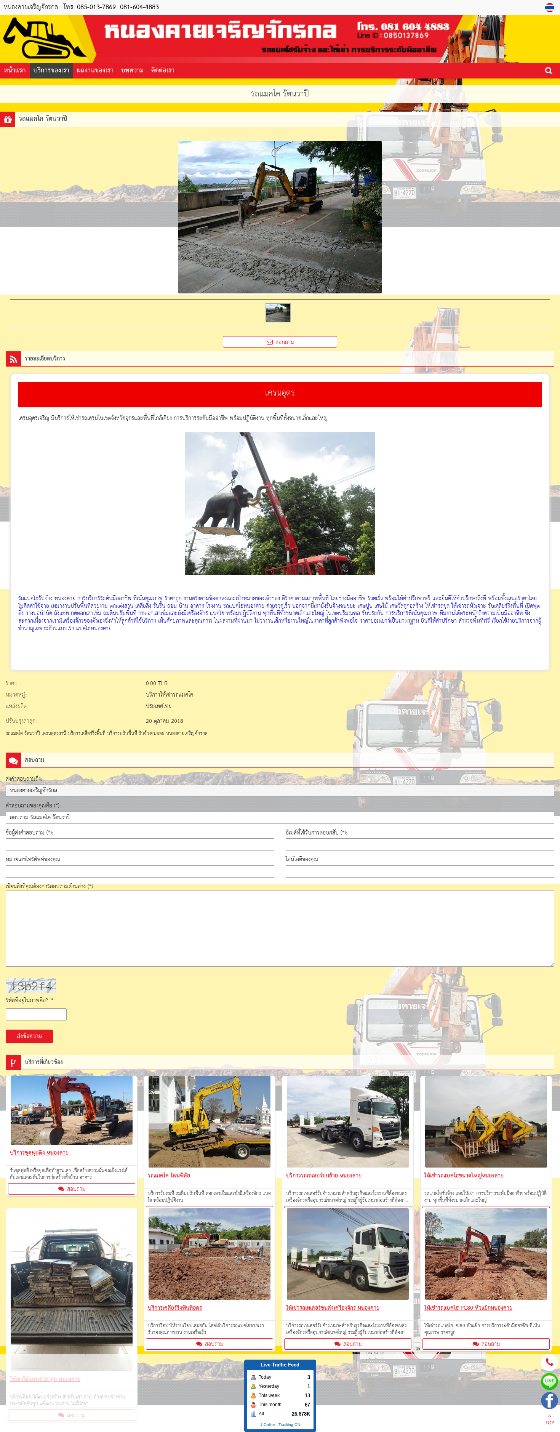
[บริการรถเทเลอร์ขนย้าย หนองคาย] (347, 1123)
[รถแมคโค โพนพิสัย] (209, 1123)
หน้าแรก (15, 70)
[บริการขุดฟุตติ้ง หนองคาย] (71, 1112)
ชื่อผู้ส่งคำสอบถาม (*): (29, 833)
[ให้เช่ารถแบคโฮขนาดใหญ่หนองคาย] (486, 1123)
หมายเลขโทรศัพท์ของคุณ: (33, 859)
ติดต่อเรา (162, 70)
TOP (549, 1423)
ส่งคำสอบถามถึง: (24, 779)
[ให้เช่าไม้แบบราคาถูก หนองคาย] (71, 1291)
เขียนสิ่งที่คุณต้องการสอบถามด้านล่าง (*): (50, 886)
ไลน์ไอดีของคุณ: (302, 859)
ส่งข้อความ (29, 1036)
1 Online (267, 1424)
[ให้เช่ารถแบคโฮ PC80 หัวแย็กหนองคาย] (486, 1255)
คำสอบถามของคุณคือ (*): (33, 806)
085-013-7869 (96, 7)
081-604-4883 (138, 7)
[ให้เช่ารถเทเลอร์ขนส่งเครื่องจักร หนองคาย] (347, 1255)
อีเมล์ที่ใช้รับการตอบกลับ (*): (316, 833)
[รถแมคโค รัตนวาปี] (550, 7)
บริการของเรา (51, 70)
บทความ (132, 70)
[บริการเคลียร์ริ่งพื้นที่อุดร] (209, 1255)
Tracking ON (289, 1424)
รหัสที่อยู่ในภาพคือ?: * (29, 1000)
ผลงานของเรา (95, 70)
